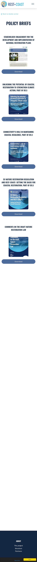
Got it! (30, 559)
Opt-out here (17, 560)
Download (18, 72)
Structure (18, 548)
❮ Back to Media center (9, 14)
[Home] (12, 4)
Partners (18, 551)
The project (18, 546)
